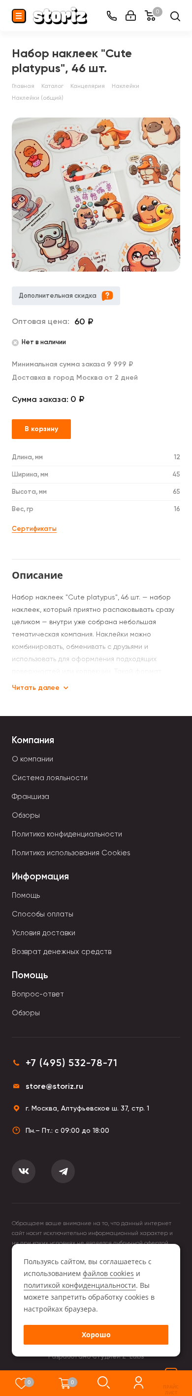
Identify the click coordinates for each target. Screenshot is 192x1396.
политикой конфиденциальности (80, 1285)
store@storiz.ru (54, 1086)
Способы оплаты (42, 914)
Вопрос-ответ (38, 994)
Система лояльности (50, 777)
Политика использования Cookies (71, 852)
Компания (33, 740)
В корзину (41, 429)
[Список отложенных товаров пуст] (21, 1383)
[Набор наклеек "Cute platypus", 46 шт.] (96, 195)
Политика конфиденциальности (67, 834)
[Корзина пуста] (65, 1383)
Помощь (26, 895)
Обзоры (26, 815)
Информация (40, 876)
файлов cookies (108, 1273)
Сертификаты (34, 528)
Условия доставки (43, 932)
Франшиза (30, 796)
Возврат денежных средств (61, 951)
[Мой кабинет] (131, 15)
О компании (32, 759)
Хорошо (96, 1334)
